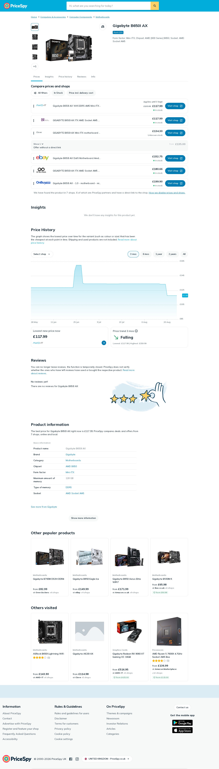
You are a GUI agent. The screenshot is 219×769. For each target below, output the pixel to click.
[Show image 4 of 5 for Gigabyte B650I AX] (35, 57)
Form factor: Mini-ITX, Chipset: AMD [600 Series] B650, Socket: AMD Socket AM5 (148, 40)
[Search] (155, 6)
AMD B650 (71, 466)
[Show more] (33, 106)
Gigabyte (70, 454)
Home (34, 17)
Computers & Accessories (53, 17)
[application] (109, 292)
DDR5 (69, 487)
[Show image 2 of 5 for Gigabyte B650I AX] (35, 37)
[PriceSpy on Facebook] (71, 758)
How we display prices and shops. (167, 192)
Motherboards (103, 17)
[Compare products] (102, 26)
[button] (34, 66)
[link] (50, 567)
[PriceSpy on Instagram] (77, 758)
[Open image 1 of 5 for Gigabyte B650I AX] (69, 47)
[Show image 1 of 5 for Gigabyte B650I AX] (35, 27)
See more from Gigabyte (44, 506)
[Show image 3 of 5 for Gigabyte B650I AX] (35, 47)
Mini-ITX (70, 472)
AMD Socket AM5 (75, 493)
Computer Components (80, 17)
